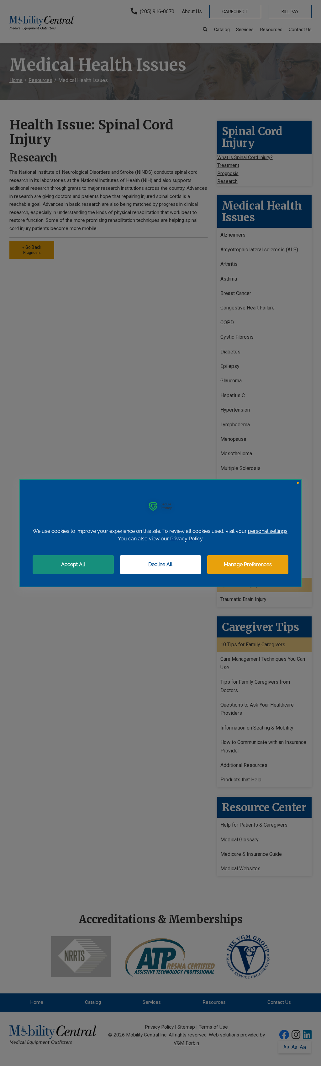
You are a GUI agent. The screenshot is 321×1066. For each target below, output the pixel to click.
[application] (160, 533)
